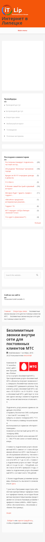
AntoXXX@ (28, 355)
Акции (8, 513)
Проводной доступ (13, 105)
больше (38, 223)
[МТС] (29, 366)
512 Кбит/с (9, 182)
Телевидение (11, 130)
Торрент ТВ (10, 206)
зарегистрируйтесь (25, 520)
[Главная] (15, 10)
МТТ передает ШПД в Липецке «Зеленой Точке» (17, 211)
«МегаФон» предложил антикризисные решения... (15, 200)
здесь (13, 483)
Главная (7, 311)
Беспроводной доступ (14, 111)
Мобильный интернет (15, 124)
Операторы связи (13, 117)
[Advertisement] (22, 65)
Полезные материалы (15, 136)
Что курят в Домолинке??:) (15, 217)
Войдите (10, 520)
